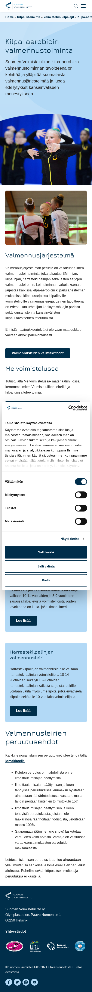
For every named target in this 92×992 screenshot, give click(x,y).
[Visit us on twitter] (17, 982)
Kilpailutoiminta (28, 17)
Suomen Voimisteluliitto (18, 6)
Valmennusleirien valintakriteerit (38, 353)
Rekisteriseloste (60, 967)
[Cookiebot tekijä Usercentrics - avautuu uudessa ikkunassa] (68, 408)
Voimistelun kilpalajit (59, 17)
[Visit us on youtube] (34, 982)
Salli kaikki (46, 552)
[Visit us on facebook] (8, 982)
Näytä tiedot (70, 539)
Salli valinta (46, 566)
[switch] (81, 494)
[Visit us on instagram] (25, 982)
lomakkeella (15, 761)
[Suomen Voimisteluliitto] (18, 896)
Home (9, 17)
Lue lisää (23, 620)
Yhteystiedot (15, 931)
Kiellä (46, 580)
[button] (72, 6)
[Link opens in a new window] (14, 946)
